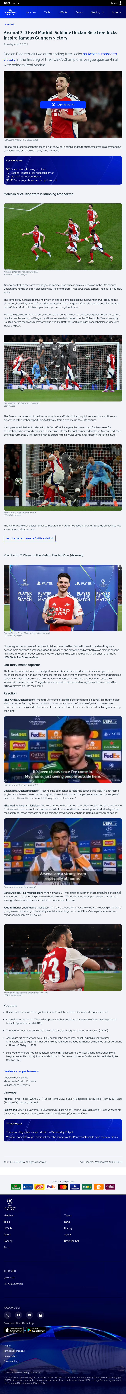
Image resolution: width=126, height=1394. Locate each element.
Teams (68, 1215)
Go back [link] (10, 24)
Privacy (7, 1345)
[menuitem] (31, 12)
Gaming (8, 1241)
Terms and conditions (14, 1350)
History (68, 1228)
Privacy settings (11, 1361)
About (67, 1234)
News (67, 1221)
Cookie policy (10, 1355)
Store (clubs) (71, 1241)
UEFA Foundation (13, 1283)
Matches (9, 1215)
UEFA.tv (8, 1228)
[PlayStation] (28, 1187)
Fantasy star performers (21, 1071)
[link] (31, 12)
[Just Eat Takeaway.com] (99, 1187)
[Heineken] (16, 1187)
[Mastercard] (63, 1187)
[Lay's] (39, 1187)
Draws (7, 1234)
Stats (7, 1247)
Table (7, 1221)
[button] (97, 12)
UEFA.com (9, 1277)
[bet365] (87, 1187)
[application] (63, 749)
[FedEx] (51, 1187)
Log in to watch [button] (65, 104)
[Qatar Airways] (110, 1187)
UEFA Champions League (10, 12)
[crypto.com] (75, 1187)
